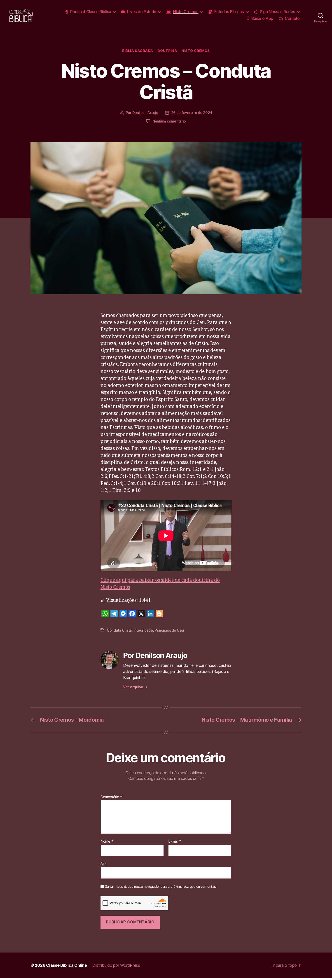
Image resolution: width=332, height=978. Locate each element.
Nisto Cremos (185, 11)
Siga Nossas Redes (277, 11)
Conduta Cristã (119, 630)
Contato (292, 18)
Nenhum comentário (169, 121)
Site (104, 864)
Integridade (143, 630)
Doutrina (167, 51)
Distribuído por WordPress (116, 965)
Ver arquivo (135, 687)
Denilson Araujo (145, 112)
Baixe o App (262, 18)
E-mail (174, 841)
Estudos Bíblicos (229, 11)
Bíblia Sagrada (137, 51)
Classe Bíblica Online (66, 965)
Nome (107, 841)
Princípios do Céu (169, 630)
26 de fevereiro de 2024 (191, 112)
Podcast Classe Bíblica (90, 11)
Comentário (111, 797)
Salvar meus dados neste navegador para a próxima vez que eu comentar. (160, 887)
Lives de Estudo (141, 11)
